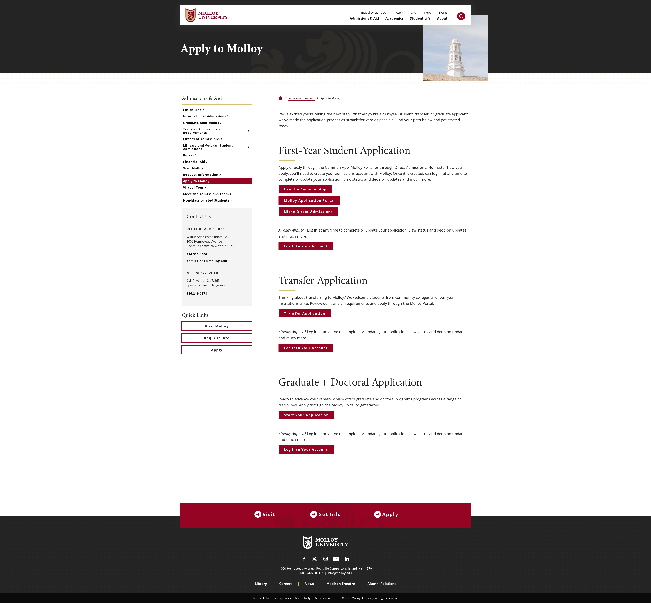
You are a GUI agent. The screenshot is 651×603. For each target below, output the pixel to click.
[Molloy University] (325, 543)
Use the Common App (305, 189)
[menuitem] (364, 21)
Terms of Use (261, 598)
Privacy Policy (282, 598)
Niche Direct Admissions (308, 211)
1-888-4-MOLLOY (311, 573)
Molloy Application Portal (309, 200)
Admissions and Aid (301, 98)
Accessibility (302, 598)
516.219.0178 (196, 293)
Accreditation (323, 598)
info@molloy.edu (339, 573)
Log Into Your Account (306, 246)
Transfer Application (304, 313)
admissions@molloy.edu (206, 261)
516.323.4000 (196, 254)
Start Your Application (306, 415)
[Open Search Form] (461, 16)
